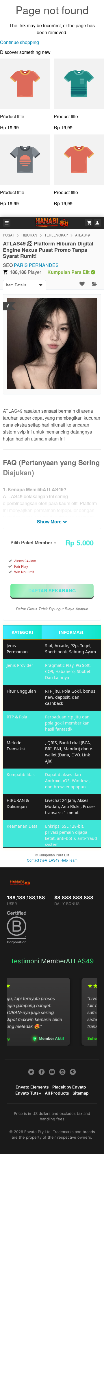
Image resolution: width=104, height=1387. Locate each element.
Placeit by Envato (69, 1086)
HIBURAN (29, 234)
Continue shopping (19, 42)
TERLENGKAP (56, 234)
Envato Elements (32, 1086)
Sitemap (81, 1093)
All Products (57, 1093)
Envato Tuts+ (28, 1093)
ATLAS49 (82, 234)
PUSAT (8, 234)
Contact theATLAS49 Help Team (52, 860)
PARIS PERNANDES (36, 265)
